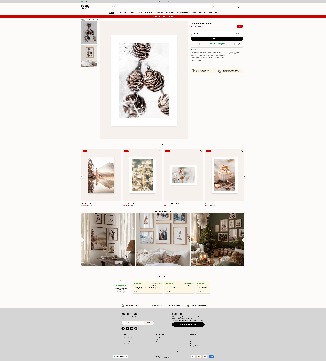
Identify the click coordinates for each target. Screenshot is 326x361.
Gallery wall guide (127, 338)
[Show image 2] (89, 56)
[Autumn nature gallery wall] (108, 239)
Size (192, 30)
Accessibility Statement (163, 344)
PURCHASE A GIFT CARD (189, 324)
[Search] (212, 6)
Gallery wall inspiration (129, 344)
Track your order (195, 338)
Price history (194, 65)
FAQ (191, 342)
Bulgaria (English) (120, 356)
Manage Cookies (195, 346)
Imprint (167, 351)
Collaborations (160, 342)
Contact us (193, 340)
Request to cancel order (197, 344)
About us (158, 338)
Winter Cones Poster (98, 19)
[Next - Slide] (244, 177)
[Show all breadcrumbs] (83, 20)
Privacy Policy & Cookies (177, 351)
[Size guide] (195, 44)
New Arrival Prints (127, 342)
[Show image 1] (89, 32)
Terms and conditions (148, 351)
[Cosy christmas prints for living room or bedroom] (217, 239)
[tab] (238, 6)
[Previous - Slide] (82, 177)
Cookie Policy (159, 351)
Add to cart (217, 38)
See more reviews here (163, 297)
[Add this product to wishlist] (238, 44)
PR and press (160, 340)
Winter (89, 19)
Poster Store (167, 356)
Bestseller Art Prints (128, 340)
